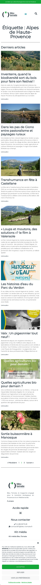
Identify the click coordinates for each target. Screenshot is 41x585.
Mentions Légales (26, 582)
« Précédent (12, 463)
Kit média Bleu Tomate (17, 536)
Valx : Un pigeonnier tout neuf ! (19, 335)
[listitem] (20, 2)
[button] (38, 543)
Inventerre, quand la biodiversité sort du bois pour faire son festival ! (19, 77)
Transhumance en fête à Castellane (19, 181)
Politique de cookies (14, 582)
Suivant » (30, 463)
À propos (10, 501)
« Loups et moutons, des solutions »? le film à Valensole (19, 232)
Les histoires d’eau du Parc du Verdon (17, 285)
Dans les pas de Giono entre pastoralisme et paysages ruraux (17, 130)
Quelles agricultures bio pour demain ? (18, 384)
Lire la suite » (5, 99)
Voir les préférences (20, 578)
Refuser (20, 572)
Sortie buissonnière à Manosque (16, 435)
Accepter (20, 567)
